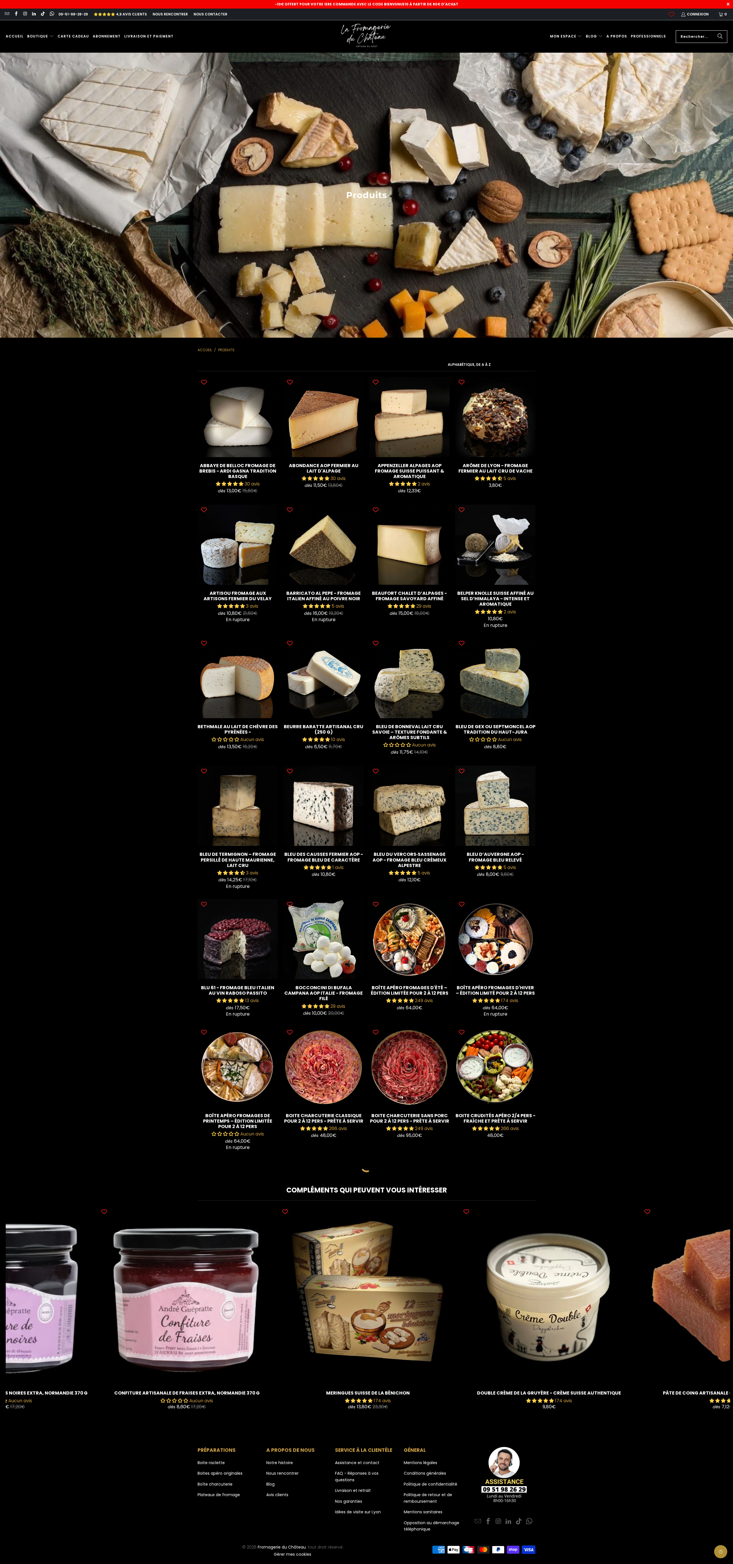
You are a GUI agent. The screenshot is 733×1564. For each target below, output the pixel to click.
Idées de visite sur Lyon (358, 1512)
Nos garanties (348, 1501)
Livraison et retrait (353, 1490)
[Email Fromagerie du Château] (6, 14)
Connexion (698, 14)
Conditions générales (425, 1473)
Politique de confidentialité (430, 1484)
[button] (40, 36)
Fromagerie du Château (282, 1547)
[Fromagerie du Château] (367, 36)
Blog (270, 1484)
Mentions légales (420, 1463)
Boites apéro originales (220, 1473)
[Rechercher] (720, 36)
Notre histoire (279, 1463)
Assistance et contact (357, 1463)
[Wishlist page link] (671, 14)
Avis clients (277, 1495)
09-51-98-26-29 (73, 14)
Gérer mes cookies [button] (292, 1554)
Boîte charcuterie (215, 1484)
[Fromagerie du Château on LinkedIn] (33, 14)
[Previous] (23, 1314)
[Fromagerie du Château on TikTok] (42, 14)
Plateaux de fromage (219, 1495)
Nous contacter (210, 14)
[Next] (712, 1314)
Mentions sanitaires (423, 1512)
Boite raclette (211, 1463)
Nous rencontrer (170, 14)
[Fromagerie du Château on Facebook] (15, 14)
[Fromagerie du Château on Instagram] (24, 14)
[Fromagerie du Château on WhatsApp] (51, 14)
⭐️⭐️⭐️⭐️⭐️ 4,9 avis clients (120, 14)
